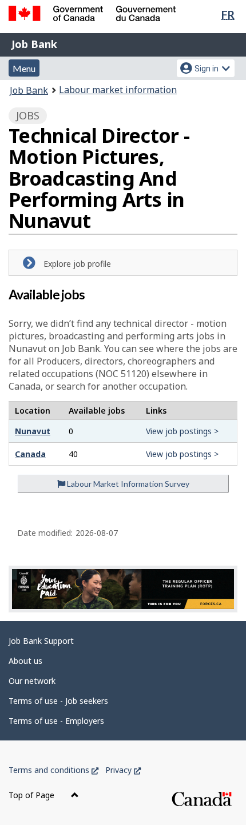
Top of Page (33, 795)
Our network (32, 680)
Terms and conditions (53, 769)
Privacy (123, 769)
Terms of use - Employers (56, 720)
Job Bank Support (41, 640)
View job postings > (182, 431)
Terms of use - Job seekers (58, 700)
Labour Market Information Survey (127, 483)
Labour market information (118, 89)
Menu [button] (24, 68)
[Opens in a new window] (123, 589)
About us (25, 660)
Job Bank (34, 44)
